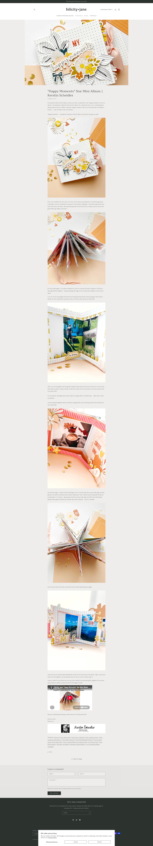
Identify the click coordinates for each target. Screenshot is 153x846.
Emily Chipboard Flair (91, 737)
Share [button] (50, 752)
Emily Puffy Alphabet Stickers (84, 740)
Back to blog (78, 759)
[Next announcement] (120, 1)
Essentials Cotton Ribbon (77, 744)
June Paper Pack (93, 742)
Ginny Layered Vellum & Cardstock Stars (75, 742)
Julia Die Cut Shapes (63, 744)
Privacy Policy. (52, 837)
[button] (34, 9)
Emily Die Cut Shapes (78, 737)
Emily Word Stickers (68, 740)
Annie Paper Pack (57, 742)
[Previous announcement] (33, 1)
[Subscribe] (89, 813)
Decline (99, 842)
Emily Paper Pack (65, 737)
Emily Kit (56, 737)
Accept (76, 842)
